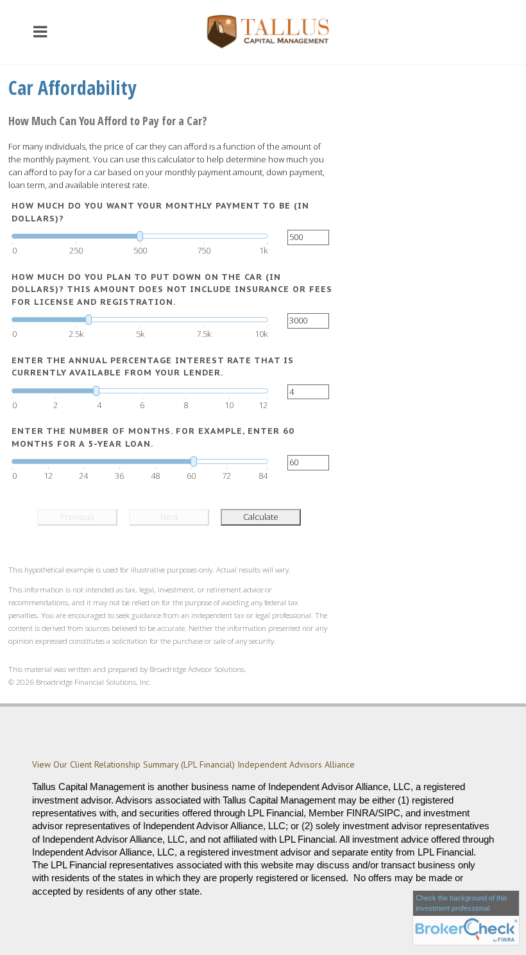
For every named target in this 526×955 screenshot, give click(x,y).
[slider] (140, 236)
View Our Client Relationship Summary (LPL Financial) (133, 764)
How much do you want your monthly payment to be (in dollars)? (160, 212)
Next (169, 516)
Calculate (260, 516)
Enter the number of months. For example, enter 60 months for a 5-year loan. (153, 437)
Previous (77, 516)
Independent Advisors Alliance (297, 764)
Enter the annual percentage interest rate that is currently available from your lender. (153, 367)
